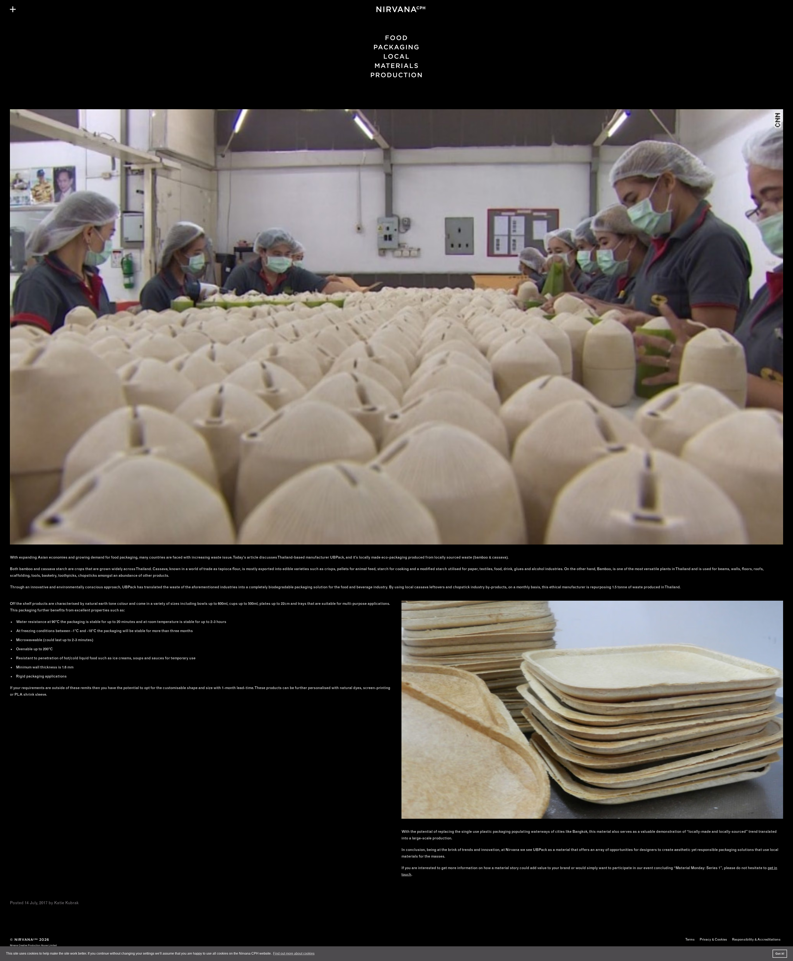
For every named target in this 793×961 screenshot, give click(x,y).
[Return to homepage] (396, 9)
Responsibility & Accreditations (756, 939)
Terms (690, 939)
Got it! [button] (779, 953)
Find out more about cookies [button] (294, 953)
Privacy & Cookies (713, 939)
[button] (13, 9)
